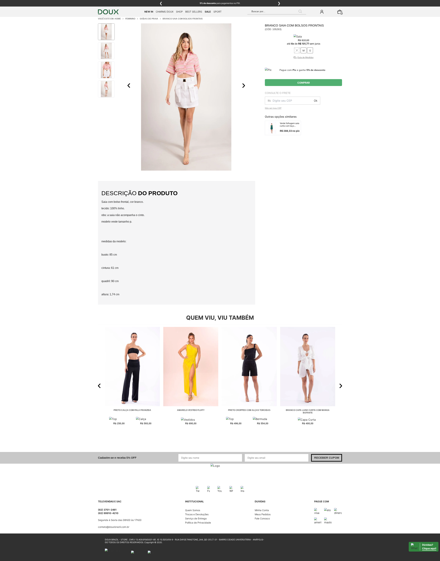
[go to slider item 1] (106, 50)
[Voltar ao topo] (435, 556)
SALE (208, 11)
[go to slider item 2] (106, 70)
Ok (315, 100)
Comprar (303, 82)
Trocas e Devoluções (196, 514)
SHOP (179, 11)
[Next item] (243, 85)
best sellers (193, 11)
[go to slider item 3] (106, 89)
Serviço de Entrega (196, 518)
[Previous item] (128, 85)
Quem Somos (192, 510)
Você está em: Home (109, 19)
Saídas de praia (149, 19)
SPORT (217, 11)
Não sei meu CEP (273, 108)
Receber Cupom (326, 457)
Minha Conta (262, 510)
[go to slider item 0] (106, 31)
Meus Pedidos (263, 514)
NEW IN (148, 11)
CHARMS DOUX (164, 11)
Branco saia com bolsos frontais (183, 19)
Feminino (130, 19)
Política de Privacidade (198, 522)
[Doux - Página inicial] (108, 11)
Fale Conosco (262, 518)
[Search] (300, 11)
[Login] (322, 12)
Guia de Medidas (305, 57)
